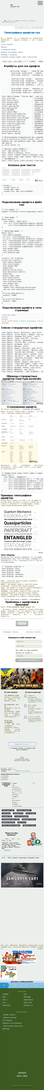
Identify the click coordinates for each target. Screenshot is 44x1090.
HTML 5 (5, 1000)
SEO (24, 994)
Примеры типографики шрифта (12, 52)
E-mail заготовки (21, 816)
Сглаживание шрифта (8, 49)
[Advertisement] (22, 916)
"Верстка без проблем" (22, 1085)
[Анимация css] (16, 10)
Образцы (4, 47)
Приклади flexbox (29, 819)
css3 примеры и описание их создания (23, 20)
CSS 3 (4, 1002)
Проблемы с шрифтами (9, 55)
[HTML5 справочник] (11, 10)
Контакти (22, 1073)
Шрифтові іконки (29, 825)
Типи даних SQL (8, 810)
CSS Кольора (7, 1020)
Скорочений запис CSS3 (10, 819)
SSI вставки (31, 813)
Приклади (26, 997)
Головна (5, 994)
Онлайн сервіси (8, 1015)
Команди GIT (18, 813)
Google (3, 613)
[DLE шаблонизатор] (21, 10)
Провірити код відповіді (12, 1023)
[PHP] (32, 10)
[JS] (11, 15)
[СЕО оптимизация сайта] (27, 10)
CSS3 (9, 20)
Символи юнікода (9, 1017)
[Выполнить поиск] (40, 3)
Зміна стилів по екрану (11, 825)
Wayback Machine (8, 822)
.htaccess (6, 813)
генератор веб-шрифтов (31, 409)
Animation (6, 1005)
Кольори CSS (7, 816)
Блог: (4, 997)
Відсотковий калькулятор (12, 1026)
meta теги (21, 822)
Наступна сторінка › (34, 632)
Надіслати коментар (29, 660)
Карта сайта (22, 1076)
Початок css (28, 1005)
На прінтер (22, 623)
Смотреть (10, 768)
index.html (27, 1002)
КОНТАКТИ (7, 850)
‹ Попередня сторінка (10, 632)
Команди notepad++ (24, 810)
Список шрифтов (7, 44)
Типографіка (28, 1000)
